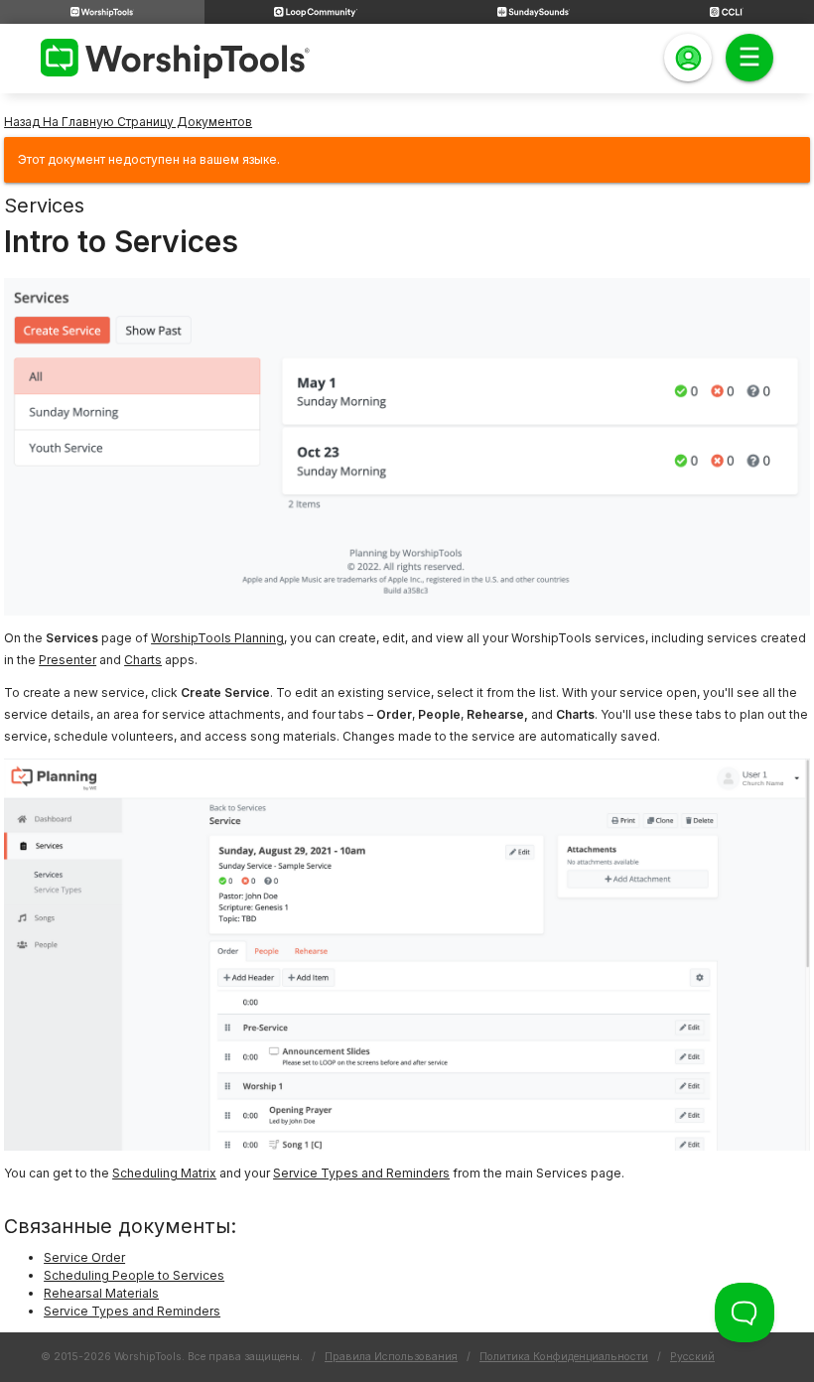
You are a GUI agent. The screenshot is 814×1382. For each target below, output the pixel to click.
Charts (143, 659)
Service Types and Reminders (361, 1173)
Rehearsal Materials (101, 1293)
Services (44, 205)
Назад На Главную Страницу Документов (128, 121)
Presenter (67, 659)
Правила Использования (391, 1356)
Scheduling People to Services (134, 1275)
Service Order (84, 1257)
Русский (692, 1356)
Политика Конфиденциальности (563, 1356)
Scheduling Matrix (164, 1173)
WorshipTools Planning (217, 637)
